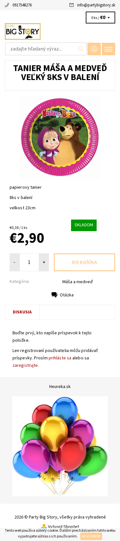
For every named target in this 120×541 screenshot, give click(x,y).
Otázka (67, 295)
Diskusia (22, 312)
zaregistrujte (25, 365)
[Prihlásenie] (94, 49)
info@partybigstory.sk (96, 5)
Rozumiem (91, 536)
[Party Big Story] (60, 31)
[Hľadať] (81, 48)
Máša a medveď (77, 282)
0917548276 (22, 5)
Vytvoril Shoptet (63, 527)
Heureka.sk (60, 386)
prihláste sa (60, 358)
